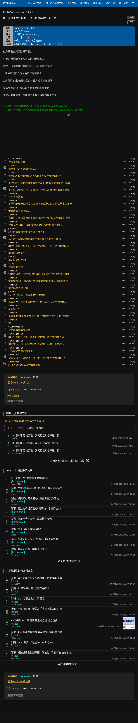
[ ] (18, 481)
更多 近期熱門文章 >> (69, 561)
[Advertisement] (69, 136)
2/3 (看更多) (20, 44)
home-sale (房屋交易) (24, 12)
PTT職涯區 (8, 12)
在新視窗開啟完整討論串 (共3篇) (69, 460)
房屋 (22, 377)
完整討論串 (15, 421)
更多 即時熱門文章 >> (69, 664)
